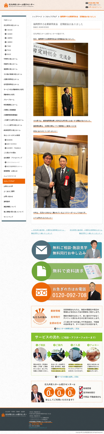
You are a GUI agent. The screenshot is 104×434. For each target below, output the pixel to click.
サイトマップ (8, 217)
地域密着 (9, 140)
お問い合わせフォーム (95, 7)
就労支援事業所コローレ (14, 166)
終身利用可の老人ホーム (12, 130)
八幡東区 (9, 42)
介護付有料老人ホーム (11, 79)
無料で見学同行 (12, 144)
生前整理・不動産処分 (14, 148)
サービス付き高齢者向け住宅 (14, 89)
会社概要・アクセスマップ (13, 158)
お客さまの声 (8, 186)
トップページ (37, 17)
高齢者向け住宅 (9, 94)
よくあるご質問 (9, 191)
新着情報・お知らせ (10, 171)
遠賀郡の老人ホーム (10, 69)
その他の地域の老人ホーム (13, 74)
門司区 (9, 50)
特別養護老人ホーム (10, 105)
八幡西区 (9, 38)
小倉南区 (9, 34)
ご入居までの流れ (10, 153)
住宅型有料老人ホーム (11, 84)
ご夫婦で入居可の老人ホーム (14, 120)
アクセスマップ (42, 427)
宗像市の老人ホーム (10, 64)
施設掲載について (10, 207)
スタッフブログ (9, 181)
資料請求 (7, 201)
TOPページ (8, 20)
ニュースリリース (10, 176)
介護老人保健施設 (10, 110)
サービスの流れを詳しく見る (68, 377)
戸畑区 (9, 46)
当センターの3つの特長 (12, 135)
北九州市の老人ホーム (11, 25)
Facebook (32, 427)
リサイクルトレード (13, 162)
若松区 (9, 54)
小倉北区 (9, 30)
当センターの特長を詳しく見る (68, 329)
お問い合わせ (8, 196)
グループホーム (9, 100)
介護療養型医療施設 (10, 115)
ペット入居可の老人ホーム (13, 125)
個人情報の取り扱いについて (14, 212)
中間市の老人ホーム (10, 59)
